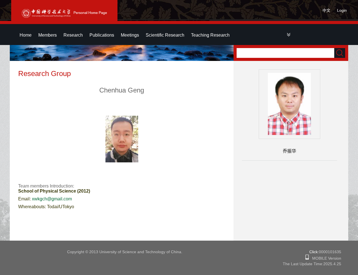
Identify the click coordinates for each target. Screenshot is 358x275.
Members (47, 35)
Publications (102, 35)
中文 (326, 10)
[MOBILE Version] (307, 258)
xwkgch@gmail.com (52, 198)
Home (26, 35)
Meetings (130, 35)
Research (73, 35)
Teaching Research (210, 35)
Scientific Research (165, 35)
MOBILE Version (325, 258)
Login (342, 10)
